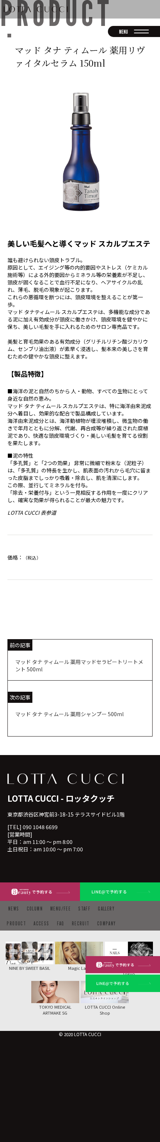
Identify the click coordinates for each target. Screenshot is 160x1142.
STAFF (84, 908)
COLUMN (35, 908)
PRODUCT (16, 923)
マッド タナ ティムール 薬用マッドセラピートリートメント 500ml (79, 665)
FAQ (60, 923)
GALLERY (106, 908)
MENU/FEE (60, 908)
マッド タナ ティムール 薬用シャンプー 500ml (69, 714)
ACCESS (41, 923)
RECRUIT (81, 923)
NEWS (13, 908)
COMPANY (106, 923)
